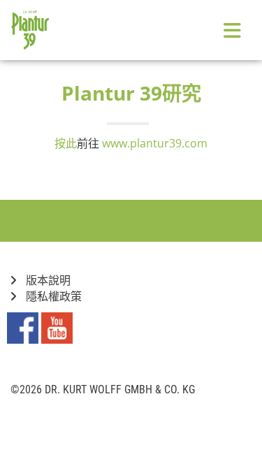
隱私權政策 (52, 296)
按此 (65, 143)
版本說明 (47, 280)
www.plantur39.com (155, 143)
